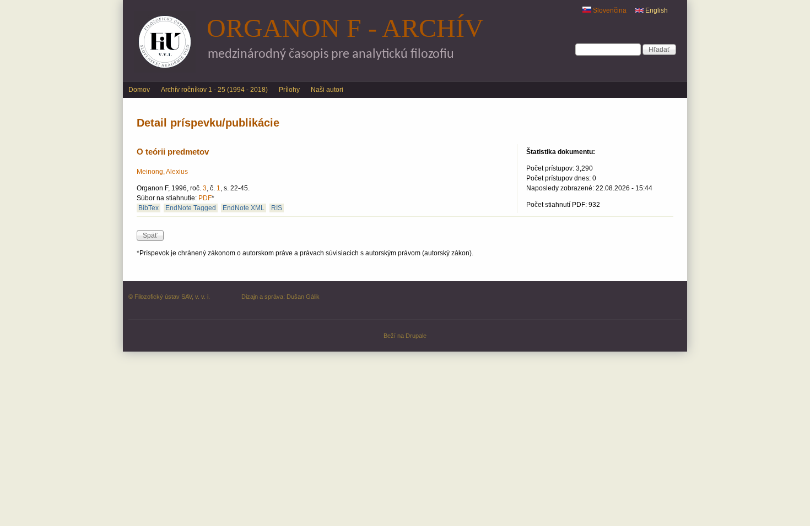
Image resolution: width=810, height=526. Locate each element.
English (656, 10)
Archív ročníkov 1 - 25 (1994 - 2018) (214, 90)
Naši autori (327, 90)
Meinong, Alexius (162, 172)
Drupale (416, 335)
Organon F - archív (345, 27)
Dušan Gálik (303, 296)
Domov (139, 90)
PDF (205, 198)
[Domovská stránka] (165, 70)
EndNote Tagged (190, 208)
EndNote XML (243, 208)
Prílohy (289, 90)
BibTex (148, 208)
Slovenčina (609, 10)
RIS (276, 208)
